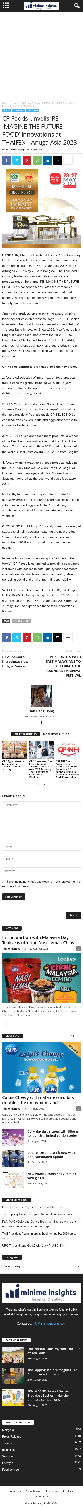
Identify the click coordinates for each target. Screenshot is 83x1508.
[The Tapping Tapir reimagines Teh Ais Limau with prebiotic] (13, 1376)
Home (5, 102)
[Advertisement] (41, 55)
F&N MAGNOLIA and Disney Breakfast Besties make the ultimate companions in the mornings (39, 1224)
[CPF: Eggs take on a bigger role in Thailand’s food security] (14, 750)
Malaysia (8, 1430)
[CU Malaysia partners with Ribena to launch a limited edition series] (13, 1137)
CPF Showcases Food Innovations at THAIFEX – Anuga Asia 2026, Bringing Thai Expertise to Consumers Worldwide (41, 769)
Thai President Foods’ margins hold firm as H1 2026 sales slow (39, 1236)
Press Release (11, 1436)
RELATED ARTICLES (25, 734)
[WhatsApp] (37, 160)
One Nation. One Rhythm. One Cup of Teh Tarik (33, 1207)
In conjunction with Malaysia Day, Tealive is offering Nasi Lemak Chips (38, 940)
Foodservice (41, 1496)
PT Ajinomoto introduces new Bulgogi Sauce (15, 661)
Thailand (33, 110)
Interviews (52, 1491)
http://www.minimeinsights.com (41, 716)
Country (18, 110)
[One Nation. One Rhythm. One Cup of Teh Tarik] (13, 1355)
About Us (15, 1491)
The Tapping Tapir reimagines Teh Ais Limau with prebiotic (39, 1214)
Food (15, 102)
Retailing (68, 1491)
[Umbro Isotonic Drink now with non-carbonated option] (13, 1158)
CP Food (17, 621)
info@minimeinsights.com (49, 1323)
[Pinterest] (27, 160)
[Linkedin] (47, 160)
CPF (28, 621)
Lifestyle (7, 1463)
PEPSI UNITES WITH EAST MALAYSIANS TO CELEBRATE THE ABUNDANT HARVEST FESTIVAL (63, 666)
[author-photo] (41, 696)
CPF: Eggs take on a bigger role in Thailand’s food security (13, 765)
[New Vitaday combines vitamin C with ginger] (13, 1180)
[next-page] (44, 784)
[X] (16, 160)
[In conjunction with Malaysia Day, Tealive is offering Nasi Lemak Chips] (41, 978)
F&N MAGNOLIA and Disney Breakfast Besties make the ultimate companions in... (48, 1395)
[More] (68, 160)
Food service (10, 1469)
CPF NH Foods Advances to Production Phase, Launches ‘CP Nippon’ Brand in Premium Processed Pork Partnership (67, 769)
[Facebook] (6, 160)
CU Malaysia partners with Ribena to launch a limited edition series (53, 1133)
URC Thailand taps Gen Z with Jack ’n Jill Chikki (33, 1245)
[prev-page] (39, 784)
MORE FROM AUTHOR (56, 734)
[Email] (57, 160)
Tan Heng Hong (15, 149)
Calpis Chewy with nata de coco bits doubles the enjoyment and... (38, 1100)
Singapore (8, 1456)
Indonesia (8, 1449)
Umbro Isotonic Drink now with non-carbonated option (51, 1154)
